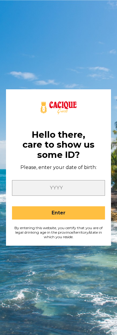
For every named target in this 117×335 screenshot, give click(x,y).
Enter (58, 213)
